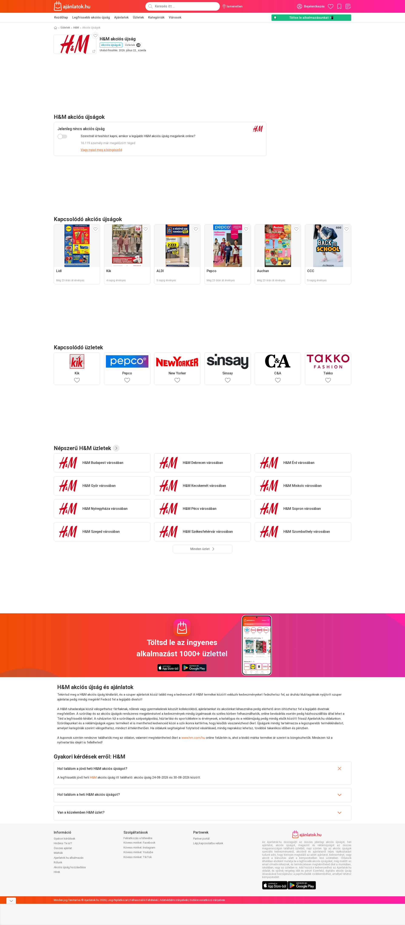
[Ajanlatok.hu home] (72, 6)
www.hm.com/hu (193, 738)
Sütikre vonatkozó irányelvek (207, 900)
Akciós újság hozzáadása (70, 867)
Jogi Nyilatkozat (118, 900)
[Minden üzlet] (116, 448)
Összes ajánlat (63, 848)
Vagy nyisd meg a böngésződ (101, 150)
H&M (76, 27)
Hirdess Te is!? (63, 843)
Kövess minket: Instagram (139, 847)
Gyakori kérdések (64, 838)
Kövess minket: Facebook (139, 842)
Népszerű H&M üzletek (82, 448)
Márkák (58, 852)
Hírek (57, 872)
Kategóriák (156, 17)
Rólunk (58, 862)
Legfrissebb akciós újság (91, 17)
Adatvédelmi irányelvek (174, 900)
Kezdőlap (61, 17)
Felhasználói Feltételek (144, 900)
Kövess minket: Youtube (138, 852)
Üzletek (138, 17)
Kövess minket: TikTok (138, 857)
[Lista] (348, 6)
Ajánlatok (121, 17)
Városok (175, 17)
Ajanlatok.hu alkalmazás (69, 857)
